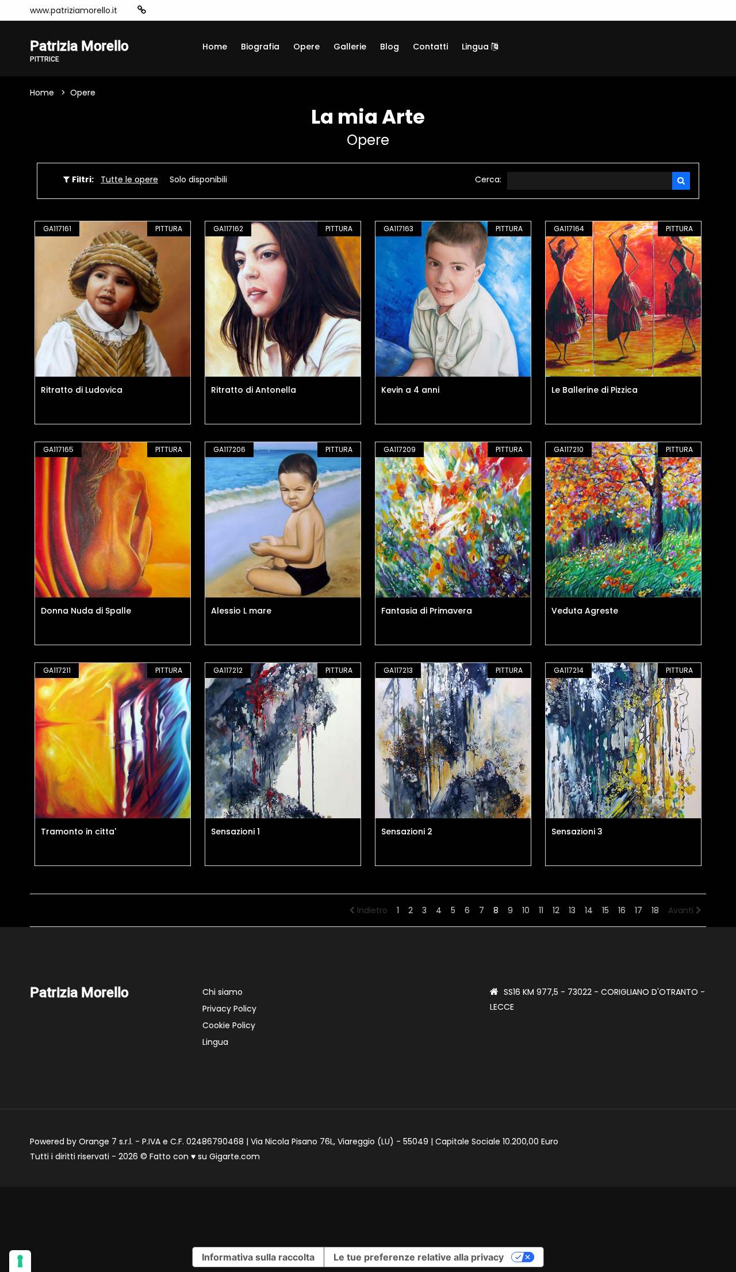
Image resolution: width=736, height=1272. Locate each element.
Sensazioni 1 (235, 831)
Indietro (371, 910)
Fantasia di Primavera (426, 610)
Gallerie (350, 46)
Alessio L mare (241, 610)
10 (526, 910)
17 (638, 910)
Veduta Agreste (584, 610)
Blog (389, 46)
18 (655, 910)
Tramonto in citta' (78, 831)
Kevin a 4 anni (410, 390)
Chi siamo (222, 992)
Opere (306, 46)
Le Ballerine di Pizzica (594, 390)
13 (572, 910)
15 (605, 910)
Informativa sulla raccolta (258, 1257)
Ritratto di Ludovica (81, 390)
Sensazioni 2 (406, 831)
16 (622, 910)
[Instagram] (159, 10)
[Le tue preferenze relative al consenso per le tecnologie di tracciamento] (20, 1261)
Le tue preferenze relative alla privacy (419, 1257)
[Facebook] (177, 10)
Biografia (260, 46)
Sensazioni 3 (577, 831)
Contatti (430, 46)
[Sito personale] (141, 10)
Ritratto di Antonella (253, 390)
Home (214, 46)
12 (556, 910)
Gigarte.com (234, 1156)
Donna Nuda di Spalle (86, 610)
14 (589, 910)
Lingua (476, 46)
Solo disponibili (198, 179)
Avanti (682, 910)
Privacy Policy (229, 1008)
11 (541, 910)
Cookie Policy (228, 1025)
